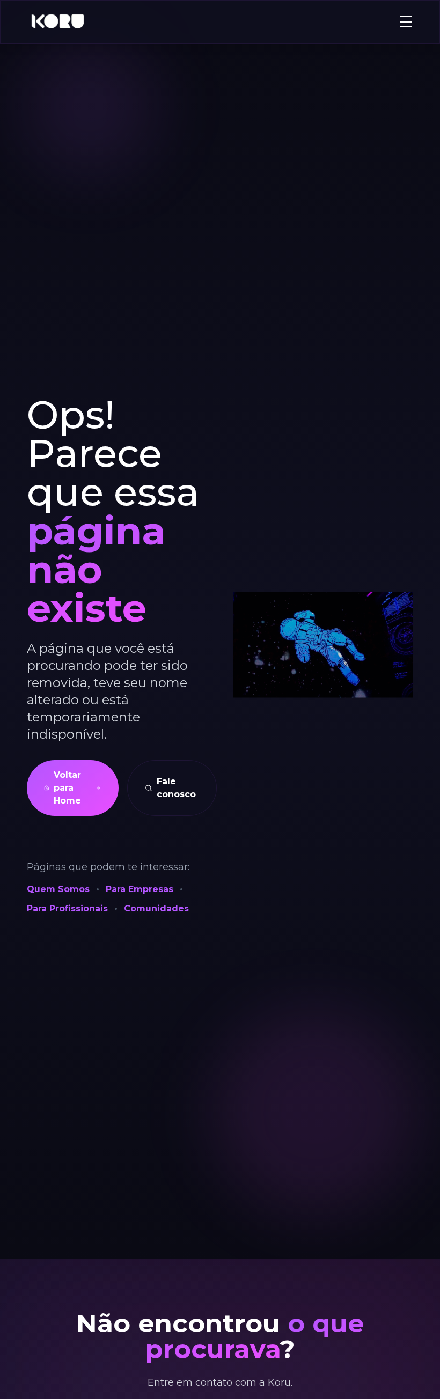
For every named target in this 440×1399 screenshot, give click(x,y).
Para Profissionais (67, 908)
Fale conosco (176, 787)
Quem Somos (58, 889)
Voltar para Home (67, 788)
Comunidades (156, 908)
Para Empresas (139, 889)
